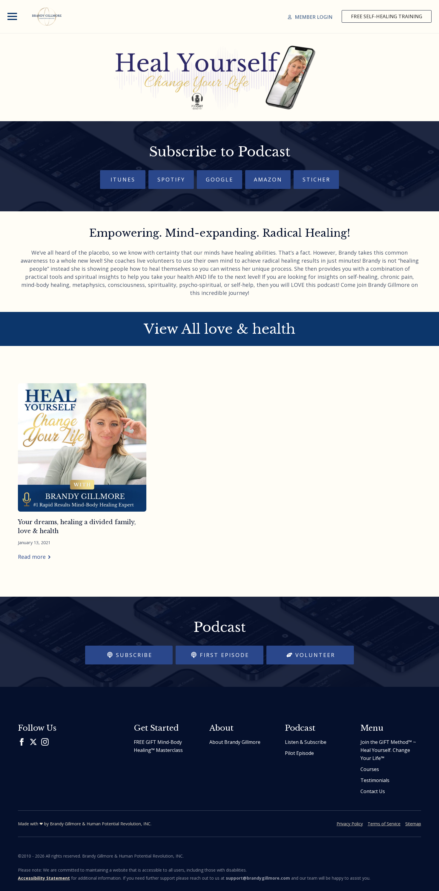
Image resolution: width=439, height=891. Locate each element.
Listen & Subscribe (305, 742)
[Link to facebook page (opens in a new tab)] (21, 742)
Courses (369, 769)
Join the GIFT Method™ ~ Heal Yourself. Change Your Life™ (388, 750)
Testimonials (374, 780)
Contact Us (372, 791)
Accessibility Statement (44, 878)
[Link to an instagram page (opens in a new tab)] (45, 742)
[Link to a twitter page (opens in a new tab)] (33, 742)
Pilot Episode (299, 753)
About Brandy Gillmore (234, 742)
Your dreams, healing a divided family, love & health (77, 526)
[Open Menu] (12, 16)
